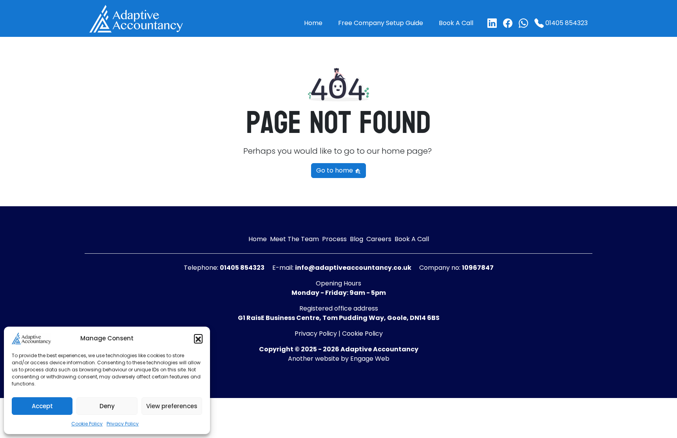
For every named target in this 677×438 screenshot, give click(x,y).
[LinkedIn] (492, 23)
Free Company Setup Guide (380, 22)
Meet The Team (294, 239)
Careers (378, 239)
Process (334, 239)
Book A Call (456, 22)
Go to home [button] (335, 170)
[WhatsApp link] (523, 23)
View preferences (171, 406)
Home (313, 22)
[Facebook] (507, 23)
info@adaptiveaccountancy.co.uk (353, 267)
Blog (356, 239)
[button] (198, 338)
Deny (107, 406)
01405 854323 (566, 22)
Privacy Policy (123, 423)
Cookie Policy (87, 423)
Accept (42, 406)
